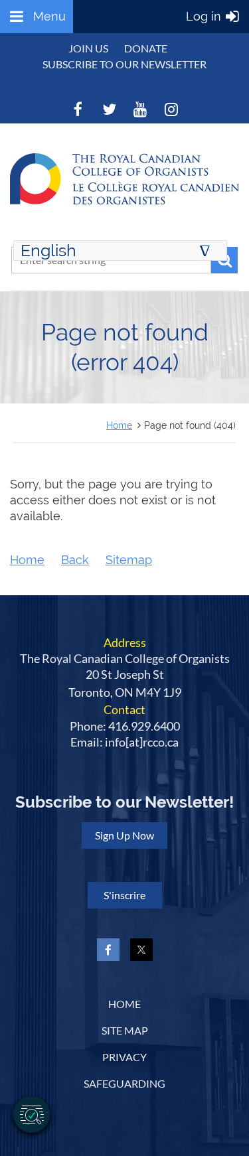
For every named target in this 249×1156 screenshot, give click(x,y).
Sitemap (129, 560)
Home (119, 425)
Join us (88, 48)
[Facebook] (78, 109)
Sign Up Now (124, 835)
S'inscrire (124, 895)
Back (75, 560)
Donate (145, 48)
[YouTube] (140, 109)
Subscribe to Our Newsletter (124, 64)
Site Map (125, 1030)
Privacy (124, 1056)
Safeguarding (124, 1083)
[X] (109, 109)
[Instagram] (171, 109)
